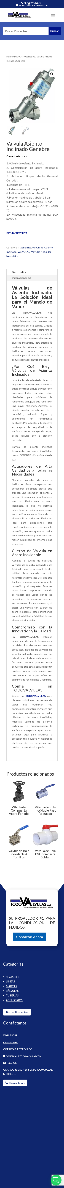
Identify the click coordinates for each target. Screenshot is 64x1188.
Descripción (19, 272)
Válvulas (12, 990)
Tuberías (12, 995)
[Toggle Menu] (53, 16)
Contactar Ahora (29, 937)
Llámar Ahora (17, 1083)
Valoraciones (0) (21, 277)
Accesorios (14, 1000)
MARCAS (19, 56)
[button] (52, 74)
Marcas (11, 986)
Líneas (10, 981)
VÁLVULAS (24, 251)
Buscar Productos (17, 1012)
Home (9, 56)
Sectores (12, 976)
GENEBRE (30, 56)
